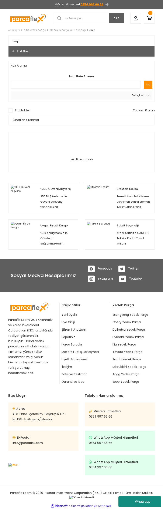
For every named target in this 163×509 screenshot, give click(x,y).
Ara (148, 84)
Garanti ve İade (73, 382)
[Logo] (28, 18)
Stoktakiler (22, 110)
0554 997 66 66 (100, 416)
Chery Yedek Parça (126, 322)
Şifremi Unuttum (74, 329)
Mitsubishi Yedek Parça (129, 367)
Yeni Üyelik (69, 315)
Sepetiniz (68, 337)
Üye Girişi (68, 322)
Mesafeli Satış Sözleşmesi (80, 352)
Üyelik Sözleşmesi (74, 359)
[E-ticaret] (81, 506)
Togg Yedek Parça (125, 374)
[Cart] (149, 18)
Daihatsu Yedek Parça (128, 329)
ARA (117, 18)
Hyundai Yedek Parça (128, 337)
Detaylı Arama (140, 95)
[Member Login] (136, 18)
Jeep (92, 30)
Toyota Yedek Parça (127, 352)
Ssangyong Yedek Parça (130, 315)
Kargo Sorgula (72, 344)
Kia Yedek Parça (124, 344)
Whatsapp (142, 501)
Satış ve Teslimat (74, 374)
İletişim (67, 367)
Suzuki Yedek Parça (126, 359)
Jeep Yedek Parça (125, 382)
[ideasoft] (59, 506)
